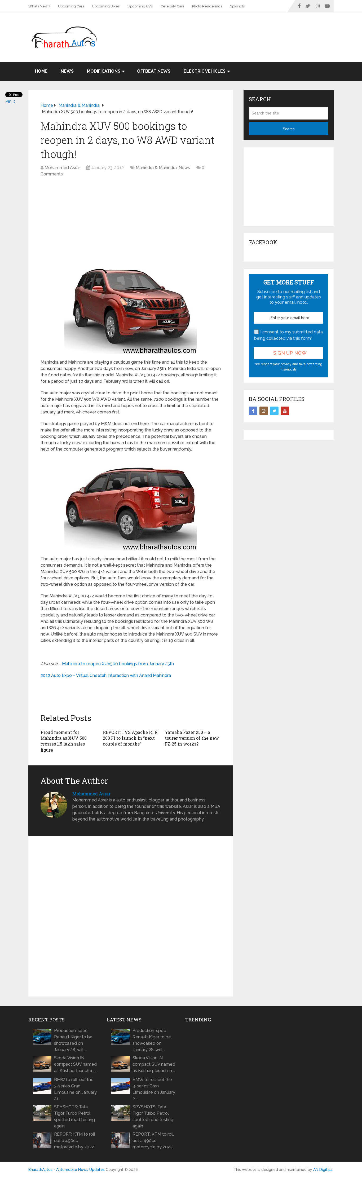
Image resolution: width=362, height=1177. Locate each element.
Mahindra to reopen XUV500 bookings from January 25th (118, 663)
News (67, 71)
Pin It (10, 101)
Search (289, 129)
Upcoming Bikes (106, 6)
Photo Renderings (207, 6)
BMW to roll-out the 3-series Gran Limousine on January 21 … (75, 1089)
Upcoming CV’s (140, 6)
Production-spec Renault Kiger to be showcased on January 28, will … (73, 1040)
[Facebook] (253, 411)
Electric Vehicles (205, 71)
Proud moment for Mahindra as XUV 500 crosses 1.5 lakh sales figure (64, 741)
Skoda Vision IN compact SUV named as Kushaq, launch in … (75, 1064)
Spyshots (237, 6)
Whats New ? (39, 6)
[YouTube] (285, 411)
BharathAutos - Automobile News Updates (66, 1169)
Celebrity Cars (172, 6)
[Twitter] (274, 411)
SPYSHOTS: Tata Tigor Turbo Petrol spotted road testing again (74, 1116)
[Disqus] (131, 916)
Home (41, 71)
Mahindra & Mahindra (156, 167)
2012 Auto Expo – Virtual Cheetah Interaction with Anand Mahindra (106, 675)
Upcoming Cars (71, 6)
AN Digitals (323, 1169)
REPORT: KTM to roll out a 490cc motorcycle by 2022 (74, 1140)
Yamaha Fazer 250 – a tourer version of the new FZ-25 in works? (192, 738)
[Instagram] (263, 411)
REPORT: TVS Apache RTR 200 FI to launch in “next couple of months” (130, 738)
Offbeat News (153, 71)
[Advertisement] (237, 30)
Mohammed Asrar (62, 167)
